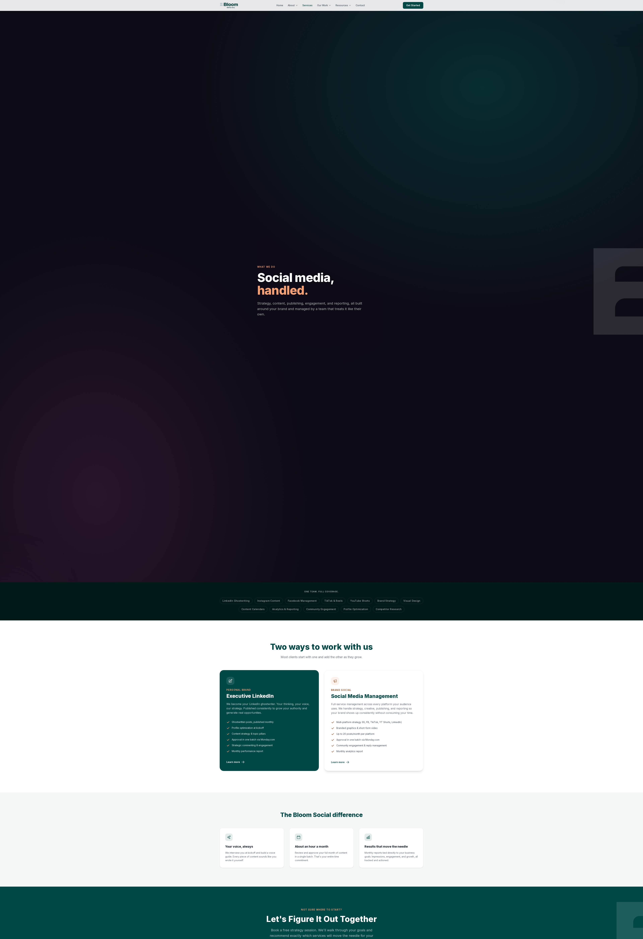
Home (279, 5)
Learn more (233, 762)
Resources (342, 5)
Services (307, 5)
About (291, 5)
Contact (360, 5)
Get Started (413, 5)
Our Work (322, 5)
